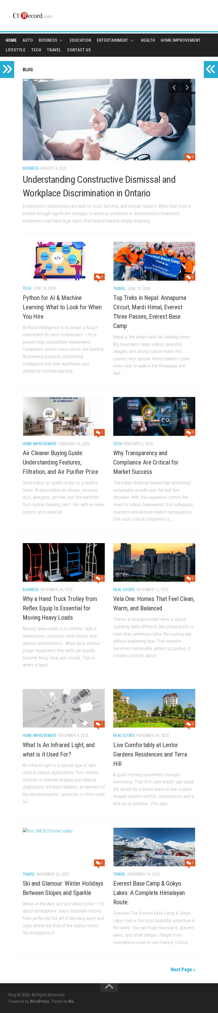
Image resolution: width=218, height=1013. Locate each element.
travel (54, 49)
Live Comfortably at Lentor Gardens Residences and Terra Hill (150, 754)
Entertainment (112, 40)
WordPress (39, 1001)
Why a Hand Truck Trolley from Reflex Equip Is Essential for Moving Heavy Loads (60, 608)
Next (186, 87)
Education (80, 40)
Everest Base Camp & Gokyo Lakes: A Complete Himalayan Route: (149, 893)
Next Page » (183, 969)
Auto (27, 40)
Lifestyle (16, 49)
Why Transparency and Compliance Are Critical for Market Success (146, 462)
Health (148, 40)
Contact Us (79, 49)
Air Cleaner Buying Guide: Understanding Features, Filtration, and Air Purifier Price (60, 462)
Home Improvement (181, 40)
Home (11, 40)
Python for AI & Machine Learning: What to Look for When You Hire (62, 307)
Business (48, 40)
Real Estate (124, 589)
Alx (71, 1001)
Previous (174, 87)
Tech (36, 49)
